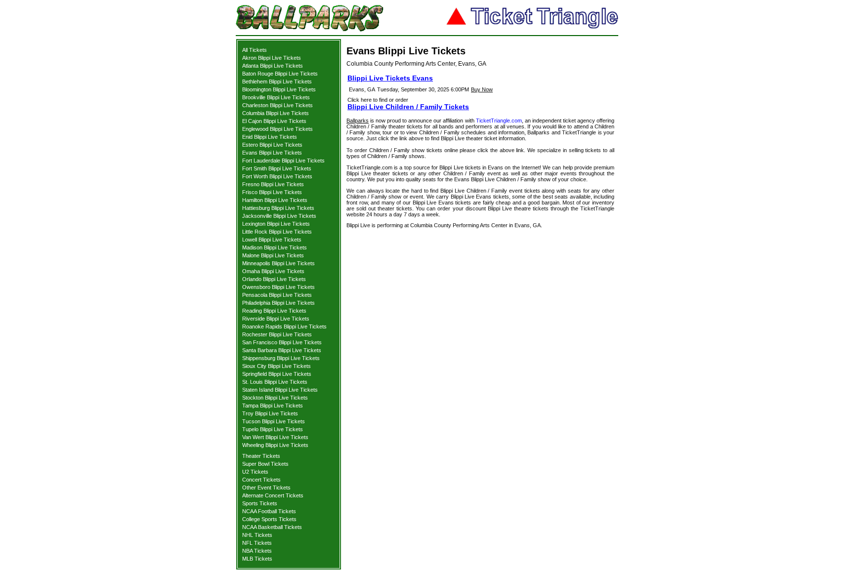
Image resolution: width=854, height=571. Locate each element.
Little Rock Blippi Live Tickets (277, 232)
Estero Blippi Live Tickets (272, 145)
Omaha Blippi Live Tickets (273, 271)
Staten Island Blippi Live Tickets (280, 390)
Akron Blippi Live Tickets (271, 58)
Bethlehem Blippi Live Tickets (277, 81)
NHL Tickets (257, 535)
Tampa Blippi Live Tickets (272, 405)
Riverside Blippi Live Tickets (275, 319)
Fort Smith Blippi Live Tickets (276, 168)
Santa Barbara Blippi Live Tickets (281, 350)
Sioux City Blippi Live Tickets (276, 366)
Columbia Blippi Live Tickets (275, 113)
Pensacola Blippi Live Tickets (277, 295)
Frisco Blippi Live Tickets (272, 192)
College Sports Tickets (269, 519)
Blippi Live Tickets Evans (390, 78)
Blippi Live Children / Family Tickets (408, 107)
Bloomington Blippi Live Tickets (279, 89)
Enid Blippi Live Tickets (269, 137)
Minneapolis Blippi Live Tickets (278, 263)
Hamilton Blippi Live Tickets (274, 200)
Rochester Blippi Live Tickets (277, 334)
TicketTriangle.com (499, 120)
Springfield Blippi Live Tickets (276, 374)
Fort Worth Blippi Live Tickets (277, 176)
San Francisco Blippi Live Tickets (282, 342)
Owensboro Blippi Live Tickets (278, 287)
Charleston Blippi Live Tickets (277, 105)
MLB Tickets (257, 559)
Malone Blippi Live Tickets (273, 255)
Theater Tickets (261, 456)
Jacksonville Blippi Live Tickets (279, 216)
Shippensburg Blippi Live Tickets (281, 358)
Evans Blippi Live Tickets (272, 153)
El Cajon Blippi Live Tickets (274, 121)
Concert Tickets (261, 480)
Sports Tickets (259, 503)
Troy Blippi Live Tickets (270, 413)
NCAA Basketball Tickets (272, 527)
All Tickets (254, 50)
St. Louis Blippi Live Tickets (274, 382)
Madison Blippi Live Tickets (274, 247)
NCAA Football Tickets (269, 511)
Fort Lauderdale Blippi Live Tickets (283, 160)
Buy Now (482, 89)
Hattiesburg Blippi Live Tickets (278, 208)
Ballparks (357, 120)
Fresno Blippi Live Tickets (273, 184)
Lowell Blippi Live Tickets (271, 240)
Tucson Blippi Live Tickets (273, 421)
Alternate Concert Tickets (272, 495)
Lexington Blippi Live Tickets (276, 224)
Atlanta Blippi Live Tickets (272, 66)
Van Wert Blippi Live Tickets (275, 437)
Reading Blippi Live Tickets (274, 311)
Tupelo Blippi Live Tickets (272, 429)
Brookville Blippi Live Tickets (276, 97)
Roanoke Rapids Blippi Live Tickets (284, 326)
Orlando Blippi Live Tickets (274, 279)
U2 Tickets (255, 472)
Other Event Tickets (266, 487)
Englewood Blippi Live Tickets (277, 129)
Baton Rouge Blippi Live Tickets (280, 74)
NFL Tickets (257, 543)
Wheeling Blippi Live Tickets (275, 445)
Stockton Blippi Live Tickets (275, 398)
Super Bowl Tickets (265, 464)
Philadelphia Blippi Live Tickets (278, 303)
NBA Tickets (257, 551)
